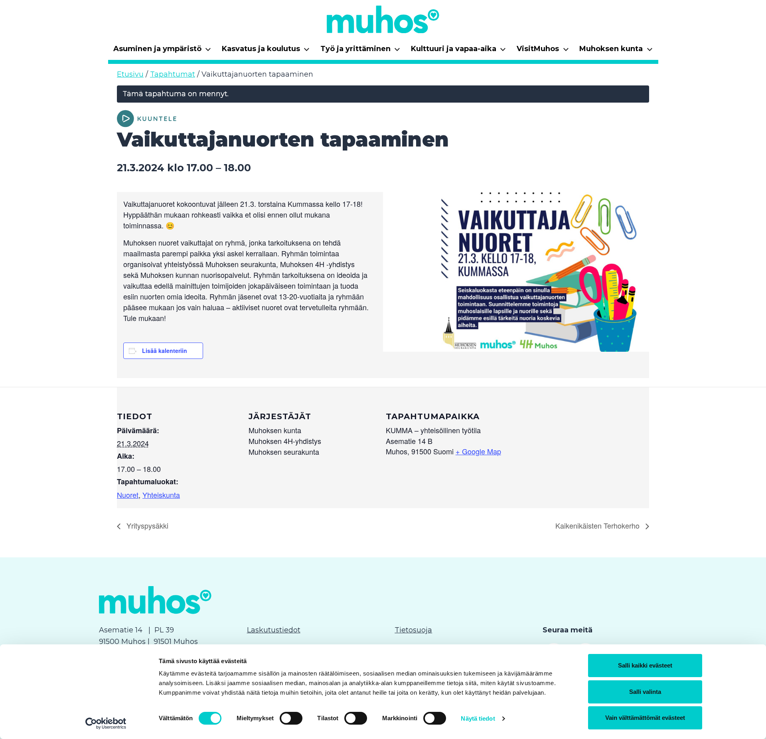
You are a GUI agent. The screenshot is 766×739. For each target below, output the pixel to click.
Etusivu (130, 74)
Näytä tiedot (478, 718)
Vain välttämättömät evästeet (645, 717)
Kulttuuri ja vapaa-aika (458, 51)
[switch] (291, 718)
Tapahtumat (172, 74)
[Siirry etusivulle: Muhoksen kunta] (383, 19)
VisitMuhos (543, 51)
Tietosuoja (413, 630)
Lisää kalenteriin (164, 351)
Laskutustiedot (273, 630)
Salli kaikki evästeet (645, 665)
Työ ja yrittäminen (360, 51)
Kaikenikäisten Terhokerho (598, 525)
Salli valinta (645, 691)
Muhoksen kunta (616, 51)
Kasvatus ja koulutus (266, 51)
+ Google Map (478, 451)
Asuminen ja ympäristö (162, 51)
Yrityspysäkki (146, 525)
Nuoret (127, 494)
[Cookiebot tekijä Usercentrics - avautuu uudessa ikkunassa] (106, 723)
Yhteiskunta (161, 494)
